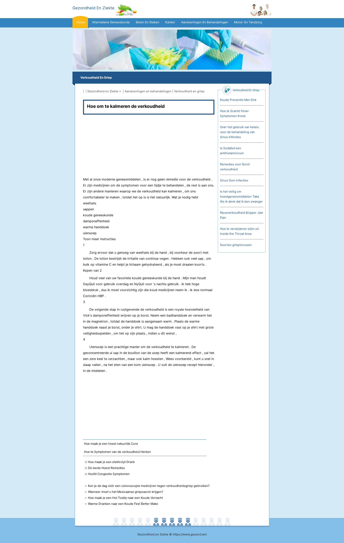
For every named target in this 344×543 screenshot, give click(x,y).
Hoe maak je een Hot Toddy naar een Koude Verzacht (125, 498)
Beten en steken (147, 22)
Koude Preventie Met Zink (238, 100)
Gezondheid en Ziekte (102, 91)
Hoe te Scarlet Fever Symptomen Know (234, 113)
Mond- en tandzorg (248, 22)
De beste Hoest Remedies (106, 468)
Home (81, 22)
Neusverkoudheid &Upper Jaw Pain (241, 215)
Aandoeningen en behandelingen (204, 22)
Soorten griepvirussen (236, 245)
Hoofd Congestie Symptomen (109, 474)
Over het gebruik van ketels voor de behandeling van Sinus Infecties (239, 132)
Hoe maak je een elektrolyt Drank (111, 462)
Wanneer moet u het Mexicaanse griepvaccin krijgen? (125, 492)
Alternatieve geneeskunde (111, 22)
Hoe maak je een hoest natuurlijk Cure (111, 444)
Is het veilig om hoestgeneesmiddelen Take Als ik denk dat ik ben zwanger (241, 196)
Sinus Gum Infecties (234, 180)
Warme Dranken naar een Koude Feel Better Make (123, 504)
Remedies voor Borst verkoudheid (235, 166)
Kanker (170, 22)
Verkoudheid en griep (96, 77)
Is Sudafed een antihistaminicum (232, 150)
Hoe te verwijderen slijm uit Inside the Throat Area (239, 231)
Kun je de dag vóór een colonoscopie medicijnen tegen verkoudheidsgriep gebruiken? (149, 486)
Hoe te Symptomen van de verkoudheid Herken (117, 452)
